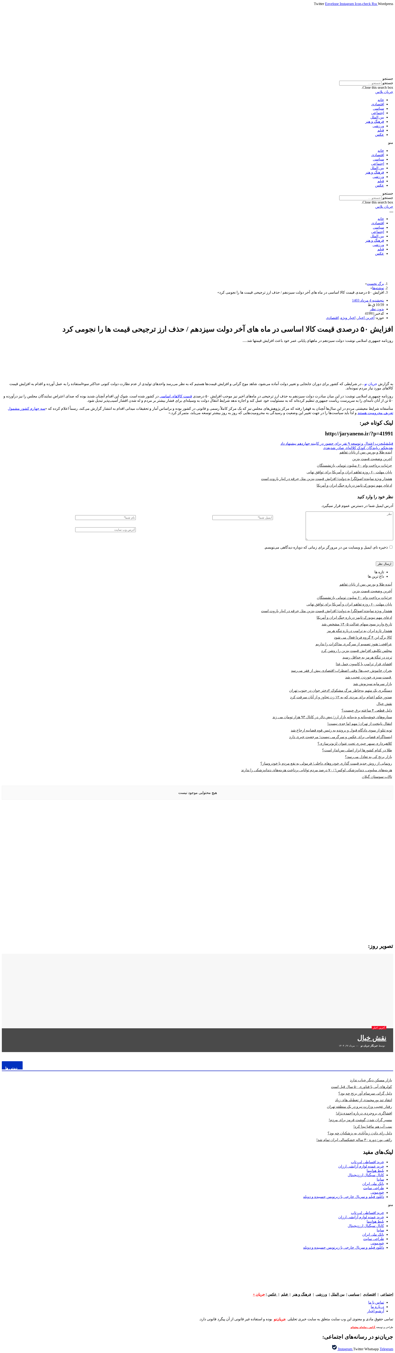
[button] (197, 78)
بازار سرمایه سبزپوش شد (372, 684)
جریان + (259, 1294)
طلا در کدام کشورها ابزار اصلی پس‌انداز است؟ (357, 750)
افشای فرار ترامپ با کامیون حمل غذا (364, 664)
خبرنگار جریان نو (369, 1045)
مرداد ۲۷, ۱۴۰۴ (347, 1045)
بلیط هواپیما (375, 1171)
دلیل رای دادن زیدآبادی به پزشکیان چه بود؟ (360, 1133)
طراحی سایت (373, 1188)
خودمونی (377, 1192)
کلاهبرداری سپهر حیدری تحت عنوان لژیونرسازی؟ (355, 743)
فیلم (380, 130)
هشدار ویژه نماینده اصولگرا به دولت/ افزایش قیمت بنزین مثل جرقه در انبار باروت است (326, 479)
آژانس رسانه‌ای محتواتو (363, 1327)
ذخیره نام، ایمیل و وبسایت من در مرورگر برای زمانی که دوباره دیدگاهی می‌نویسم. (326, 547)
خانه (381, 100)
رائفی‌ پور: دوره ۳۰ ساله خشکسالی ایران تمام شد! (354, 1140)
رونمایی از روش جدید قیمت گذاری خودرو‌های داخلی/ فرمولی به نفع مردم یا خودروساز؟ (326, 763)
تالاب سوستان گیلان (377, 777)
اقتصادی (377, 104)
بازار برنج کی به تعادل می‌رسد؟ (368, 757)
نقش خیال (384, 704)
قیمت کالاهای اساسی (176, 396)
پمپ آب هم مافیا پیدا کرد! (372, 1126)
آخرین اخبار (365, 318)
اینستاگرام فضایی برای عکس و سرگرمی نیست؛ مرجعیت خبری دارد (340, 737)
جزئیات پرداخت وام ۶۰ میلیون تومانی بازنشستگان (354, 465)
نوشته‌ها (378, 288)
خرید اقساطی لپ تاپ (367, 1162)
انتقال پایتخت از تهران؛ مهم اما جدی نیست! (359, 724)
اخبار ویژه (348, 318)
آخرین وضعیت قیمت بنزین (372, 459)
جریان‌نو (280, 1319)
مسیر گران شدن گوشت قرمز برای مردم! (360, 1120)
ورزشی (378, 126)
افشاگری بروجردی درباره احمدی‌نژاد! (364, 1113)
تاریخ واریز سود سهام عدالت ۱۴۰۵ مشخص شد (357, 624)
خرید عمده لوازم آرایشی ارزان (361, 1166)
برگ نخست (375, 284)
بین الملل (377, 117)
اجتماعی (377, 113)
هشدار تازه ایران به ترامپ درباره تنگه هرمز (359, 631)
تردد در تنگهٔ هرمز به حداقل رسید (367, 657)
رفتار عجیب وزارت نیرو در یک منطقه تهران (359, 1107)
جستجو (387, 83)
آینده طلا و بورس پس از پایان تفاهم (365, 452)
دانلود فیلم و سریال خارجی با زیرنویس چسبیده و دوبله (343, 1197)
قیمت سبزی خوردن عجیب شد (368, 677)
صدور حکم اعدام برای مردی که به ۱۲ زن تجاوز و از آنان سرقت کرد (341, 697)
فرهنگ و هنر (374, 121)
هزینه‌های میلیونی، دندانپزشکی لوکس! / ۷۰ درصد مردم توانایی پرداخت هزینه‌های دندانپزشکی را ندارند (316, 770)
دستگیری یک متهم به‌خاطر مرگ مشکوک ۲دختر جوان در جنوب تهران (340, 690)
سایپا (380, 1179)
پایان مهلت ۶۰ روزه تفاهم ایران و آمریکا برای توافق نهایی (349, 472)
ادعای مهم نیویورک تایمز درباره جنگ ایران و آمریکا (354, 485)
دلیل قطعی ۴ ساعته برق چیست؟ (367, 710)
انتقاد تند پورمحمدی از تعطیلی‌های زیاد (363, 1100)
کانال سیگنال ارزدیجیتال (366, 1175)
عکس (379, 135)
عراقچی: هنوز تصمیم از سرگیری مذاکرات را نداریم (353, 644)
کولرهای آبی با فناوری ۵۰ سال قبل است (361, 1087)
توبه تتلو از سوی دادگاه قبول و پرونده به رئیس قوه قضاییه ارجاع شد (341, 730)
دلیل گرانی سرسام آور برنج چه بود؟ (365, 1093)
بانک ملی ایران (373, 1184)
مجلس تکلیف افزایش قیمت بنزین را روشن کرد (356, 651)
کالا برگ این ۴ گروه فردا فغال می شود (363, 637)
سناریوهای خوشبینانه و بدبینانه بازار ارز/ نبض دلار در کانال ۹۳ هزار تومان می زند (332, 717)
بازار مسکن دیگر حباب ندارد (371, 1080)
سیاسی (378, 108)
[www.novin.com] (359, 901)
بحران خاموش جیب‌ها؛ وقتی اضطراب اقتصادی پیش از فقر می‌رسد (341, 670)
